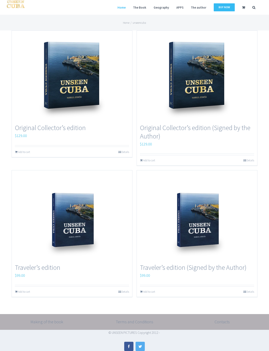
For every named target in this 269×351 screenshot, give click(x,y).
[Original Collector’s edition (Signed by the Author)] (197, 75)
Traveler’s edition (37, 267)
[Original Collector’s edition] (72, 75)
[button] (253, 7)
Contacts (222, 321)
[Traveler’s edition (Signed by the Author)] (197, 214)
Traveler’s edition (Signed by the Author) (193, 267)
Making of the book (46, 321)
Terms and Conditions (134, 321)
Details (125, 152)
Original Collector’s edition (50, 128)
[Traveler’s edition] (72, 214)
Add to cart (24, 152)
